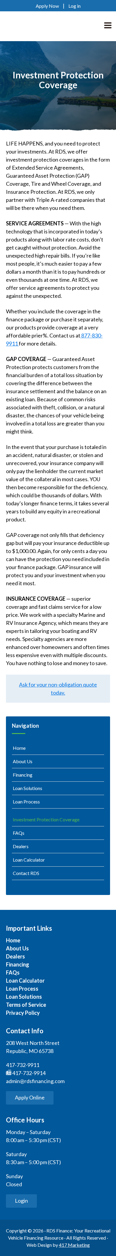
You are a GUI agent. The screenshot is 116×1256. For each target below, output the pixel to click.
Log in (74, 6)
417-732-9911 (22, 1065)
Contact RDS (26, 873)
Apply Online (30, 1097)
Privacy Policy (23, 1012)
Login (21, 1200)
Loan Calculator (29, 859)
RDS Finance (39, 26)
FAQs (18, 833)
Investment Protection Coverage (46, 819)
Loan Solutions (27, 788)
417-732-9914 (28, 1073)
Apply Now (47, 6)
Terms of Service (26, 1004)
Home (19, 748)
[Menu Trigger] (108, 24)
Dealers (21, 846)
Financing (22, 775)
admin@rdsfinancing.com (35, 1081)
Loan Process (26, 801)
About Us (22, 761)
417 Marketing (74, 1245)
